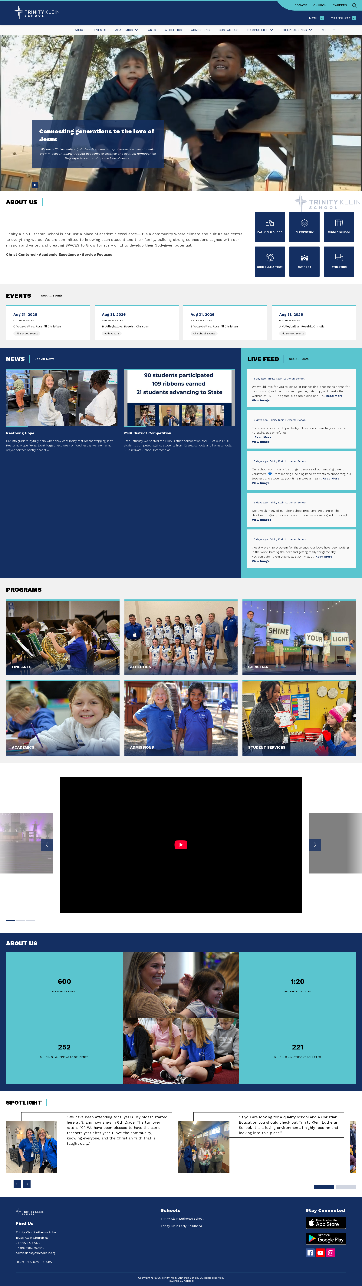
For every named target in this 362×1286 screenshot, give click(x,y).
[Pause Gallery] (35, 185)
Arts (152, 30)
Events (100, 30)
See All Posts (298, 359)
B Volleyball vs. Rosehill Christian (126, 326)
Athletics (173, 30)
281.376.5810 (35, 1248)
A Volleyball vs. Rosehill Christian (303, 326)
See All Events (52, 295)
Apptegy (189, 1280)
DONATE (301, 5)
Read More (334, 396)
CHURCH (320, 5)
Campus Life (257, 30)
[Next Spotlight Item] (27, 1184)
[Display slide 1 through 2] (324, 1187)
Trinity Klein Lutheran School (182, 1218)
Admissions (200, 30)
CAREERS (340, 5)
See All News (44, 359)
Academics (124, 30)
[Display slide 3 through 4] (346, 1187)
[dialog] (63, 637)
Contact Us (228, 30)
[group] (89, 1142)
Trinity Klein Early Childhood (181, 1226)
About (80, 30)
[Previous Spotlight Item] (17, 1184)
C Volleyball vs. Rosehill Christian (38, 326)
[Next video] (315, 845)
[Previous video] (47, 845)
